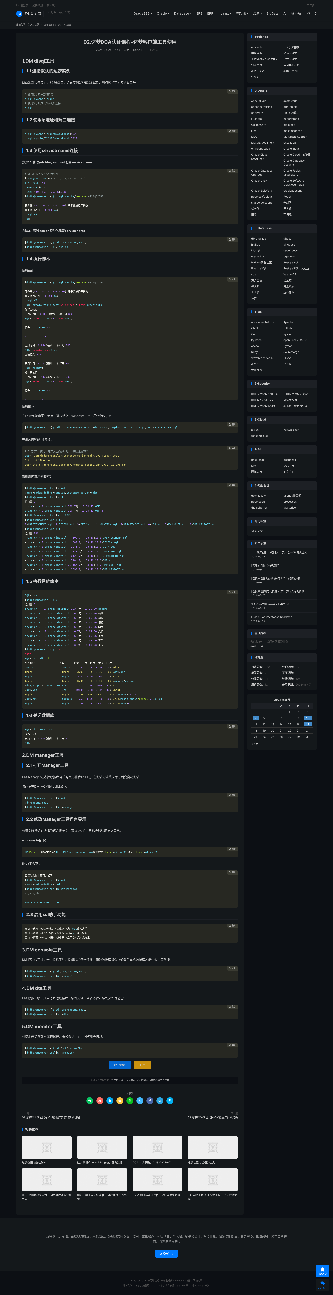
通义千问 (288, 471)
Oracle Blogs (291, 148)
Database (181, 13)
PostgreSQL (291, 262)
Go (253, 334)
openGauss (290, 250)
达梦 (60, 24)
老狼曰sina (257, 71)
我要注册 (37, 5)
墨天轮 (255, 286)
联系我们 (166, 1253)
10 (307, 718)
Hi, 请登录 (22, 5)
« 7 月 (255, 743)
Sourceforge (291, 352)
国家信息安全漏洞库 (263, 405)
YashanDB (289, 274)
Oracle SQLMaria (262, 190)
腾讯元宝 (256, 471)
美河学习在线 (291, 65)
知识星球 (256, 65)
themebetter (259, 507)
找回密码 (52, 5)
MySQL (256, 250)
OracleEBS (142, 13)
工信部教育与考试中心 (264, 59)
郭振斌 (287, 214)
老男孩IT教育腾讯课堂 (296, 405)
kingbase (289, 244)
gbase (287, 238)
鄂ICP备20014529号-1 (198, 1285)
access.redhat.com (263, 322)
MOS (254, 136)
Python (287, 346)
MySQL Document (262, 142)
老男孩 (255, 363)
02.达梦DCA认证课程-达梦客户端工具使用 (130, 42)
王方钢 (287, 208)
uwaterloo (289, 507)
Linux (224, 13)
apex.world (290, 100)
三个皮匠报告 (291, 47)
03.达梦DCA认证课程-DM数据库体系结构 (213, 1117)
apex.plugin (258, 100)
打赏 (142, 1064)
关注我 (310, 5)
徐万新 (296, 13)
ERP (210, 13)
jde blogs (289, 124)
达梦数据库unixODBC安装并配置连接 (100, 1162)
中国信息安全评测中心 (264, 394)
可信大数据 (290, 399)
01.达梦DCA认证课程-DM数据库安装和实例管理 (51, 1117)
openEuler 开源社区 (295, 340)
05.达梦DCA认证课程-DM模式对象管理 (156, 1195)
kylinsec (256, 340)
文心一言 (288, 465)
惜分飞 (255, 208)
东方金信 (256, 280)
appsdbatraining (261, 106)
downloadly (258, 495)
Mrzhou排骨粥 (292, 495)
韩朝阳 (255, 77)
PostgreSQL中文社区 (296, 268)
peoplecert (258, 501)
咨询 (256, 13)
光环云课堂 (290, 53)
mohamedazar (292, 130)
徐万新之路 (28, 14)
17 (307, 724)
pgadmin (289, 256)
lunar (254, 130)
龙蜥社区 (256, 369)
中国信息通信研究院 (295, 394)
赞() (153, 49)
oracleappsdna (292, 190)
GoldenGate (258, 124)
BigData (273, 13)
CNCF (255, 328)
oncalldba (289, 142)
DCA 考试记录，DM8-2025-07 (152, 1162)
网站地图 (197, 1280)
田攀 (254, 214)
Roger (287, 196)
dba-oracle (290, 106)
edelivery (257, 112)
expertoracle (291, 118)
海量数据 (288, 286)
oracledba (257, 256)
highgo (255, 244)
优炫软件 (288, 280)
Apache (288, 322)
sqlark (255, 274)
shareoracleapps (261, 202)
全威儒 (287, 202)
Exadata (256, 118)
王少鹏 (255, 292)
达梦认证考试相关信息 (201, 1162)
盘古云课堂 (290, 59)
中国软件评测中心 (262, 399)
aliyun (255, 429)
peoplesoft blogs (261, 196)
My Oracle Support (295, 136)
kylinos (287, 334)
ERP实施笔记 (291, 112)
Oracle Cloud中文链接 (297, 154)
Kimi (253, 465)
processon (290, 501)
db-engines (258, 238)
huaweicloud (291, 429)
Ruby (254, 352)
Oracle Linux (259, 180)
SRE (199, 13)
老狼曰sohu (290, 71)
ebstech (256, 47)
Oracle (162, 13)
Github (287, 328)
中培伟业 (256, 53)
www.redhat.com (262, 358)
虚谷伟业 (288, 292)
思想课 (241, 13)
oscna (255, 346)
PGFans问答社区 (261, 262)
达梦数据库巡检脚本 (34, 1162)
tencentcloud (259, 435)
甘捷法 (287, 358)
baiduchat (257, 459)
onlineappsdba (260, 148)
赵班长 (287, 363)
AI (285, 13)
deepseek (289, 459)
